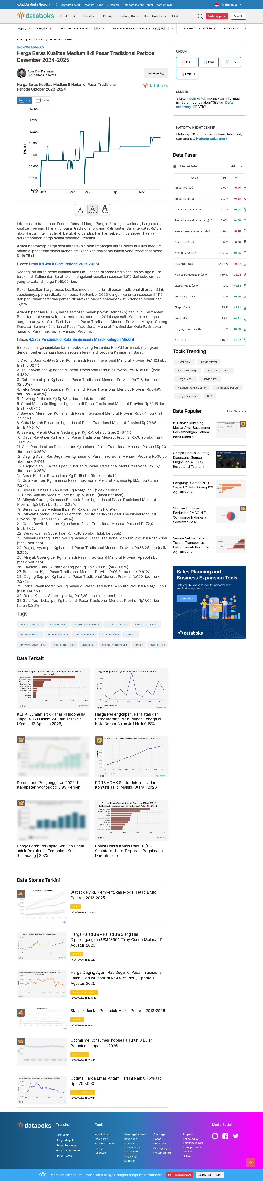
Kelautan (100, 1152)
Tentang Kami (128, 16)
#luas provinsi (110, 634)
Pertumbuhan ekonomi (188, 209)
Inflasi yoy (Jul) (184, 187)
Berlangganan (217, 16)
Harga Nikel (210, 379)
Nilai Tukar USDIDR (186, 253)
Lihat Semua (235, 411)
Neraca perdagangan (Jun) (191, 274)
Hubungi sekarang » (212, 138)
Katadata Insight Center (138, 4)
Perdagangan (162, 1148)
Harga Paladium (187, 396)
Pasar (77, 954)
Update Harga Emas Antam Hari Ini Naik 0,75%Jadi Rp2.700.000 (116, 1081)
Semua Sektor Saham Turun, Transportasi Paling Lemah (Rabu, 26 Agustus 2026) (191, 545)
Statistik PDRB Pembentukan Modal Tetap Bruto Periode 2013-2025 (113, 895)
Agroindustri (103, 1134)
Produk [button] (89, 16)
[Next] (245, 28)
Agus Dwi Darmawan (41, 71)
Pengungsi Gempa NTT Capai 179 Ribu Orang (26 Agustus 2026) (193, 487)
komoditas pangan (227, 387)
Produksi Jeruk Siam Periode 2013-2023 (63, 264)
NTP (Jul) (180, 340)
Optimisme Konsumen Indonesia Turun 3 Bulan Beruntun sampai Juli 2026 (111, 1043)
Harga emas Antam (219, 370)
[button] (228, 4)
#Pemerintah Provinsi (115, 644)
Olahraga (159, 1134)
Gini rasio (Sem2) (185, 242)
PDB (75, 906)
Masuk (238, 16)
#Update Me (157, 644)
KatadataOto (165, 4)
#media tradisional (146, 624)
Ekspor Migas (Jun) (186, 285)
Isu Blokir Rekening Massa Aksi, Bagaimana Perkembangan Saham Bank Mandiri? (191, 430)
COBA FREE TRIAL (210, 1175)
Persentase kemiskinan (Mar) (192, 231)
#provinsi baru (58, 624)
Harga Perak (185, 379)
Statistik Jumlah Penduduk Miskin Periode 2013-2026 (117, 1010)
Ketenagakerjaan (135, 1134)
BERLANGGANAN (179, 1175)
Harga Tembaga (187, 370)
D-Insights (113, 4)
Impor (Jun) (181, 318)
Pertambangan (82, 1092)
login (192, 98)
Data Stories (37, 39)
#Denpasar (88, 644)
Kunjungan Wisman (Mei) (189, 329)
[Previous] (237, 28)
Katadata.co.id (70, 4)
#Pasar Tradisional (31, 624)
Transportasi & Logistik (192, 1149)
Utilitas (187, 1156)
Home (20, 39)
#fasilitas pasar (84, 634)
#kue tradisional (57, 634)
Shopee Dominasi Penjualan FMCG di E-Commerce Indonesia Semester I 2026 (190, 515)
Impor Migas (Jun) (185, 296)
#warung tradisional (87, 624)
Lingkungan (131, 1156)
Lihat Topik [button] (68, 16)
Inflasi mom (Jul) (185, 198)
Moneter (129, 1160)
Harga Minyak (209, 361)
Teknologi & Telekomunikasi (193, 1140)
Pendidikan (160, 1143)
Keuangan (79, 1054)
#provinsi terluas (30, 634)
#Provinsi (130, 634)
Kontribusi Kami (155, 16)
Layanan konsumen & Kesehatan (132, 1147)
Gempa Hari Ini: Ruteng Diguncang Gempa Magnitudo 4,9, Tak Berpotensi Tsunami (191, 460)
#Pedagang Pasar (64, 644)
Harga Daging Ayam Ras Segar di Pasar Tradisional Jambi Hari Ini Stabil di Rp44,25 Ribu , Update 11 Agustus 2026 (116, 978)
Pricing (108, 16)
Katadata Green (93, 4)
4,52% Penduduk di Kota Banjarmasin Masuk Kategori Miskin (81, 339)
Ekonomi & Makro (61, 39)
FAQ (175, 16)
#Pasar (139, 644)
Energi (77, 1019)
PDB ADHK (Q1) (184, 263)
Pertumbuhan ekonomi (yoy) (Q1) (194, 220)
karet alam (184, 361)
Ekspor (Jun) (182, 307)
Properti (188, 1134)
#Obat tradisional (117, 624)
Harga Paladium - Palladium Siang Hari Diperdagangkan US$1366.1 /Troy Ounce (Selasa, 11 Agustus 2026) (116, 940)
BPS (209, 396)
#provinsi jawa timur (33, 644)
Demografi (101, 1138)
